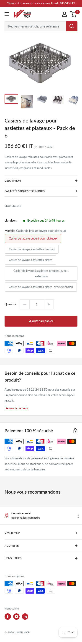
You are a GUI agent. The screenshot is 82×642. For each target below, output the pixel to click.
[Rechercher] (71, 26)
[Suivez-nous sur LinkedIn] (25, 616)
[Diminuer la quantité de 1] (24, 304)
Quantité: (11, 304)
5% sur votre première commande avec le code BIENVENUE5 (41, 3)
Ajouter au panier (41, 321)
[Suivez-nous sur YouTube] (16, 616)
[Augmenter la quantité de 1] (49, 304)
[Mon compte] (64, 14)
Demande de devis (16, 408)
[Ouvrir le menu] (7, 14)
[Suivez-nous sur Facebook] (8, 616)
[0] (74, 14)
